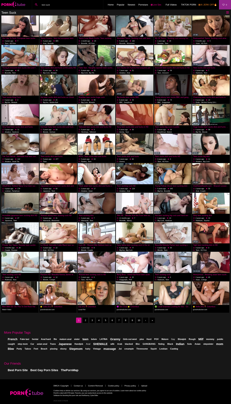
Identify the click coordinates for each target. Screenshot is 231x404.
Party (19, 349)
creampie (129, 349)
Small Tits (15, 161)
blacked (129, 344)
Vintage (97, 349)
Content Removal (95, 386)
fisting (161, 344)
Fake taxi (24, 339)
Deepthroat (128, 102)
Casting (174, 349)
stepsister (208, 344)
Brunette (51, 43)
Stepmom (76, 348)
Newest (131, 4)
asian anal (42, 344)
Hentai (121, 132)
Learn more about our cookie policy (133, 391)
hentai (35, 339)
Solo (189, 344)
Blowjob (54, 73)
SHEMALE (100, 344)
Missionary (131, 43)
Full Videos (171, 4)
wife (112, 344)
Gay (173, 339)
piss (142, 339)
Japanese (46, 191)
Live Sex (157, 4)
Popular (120, 4)
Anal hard (46, 339)
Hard (149, 339)
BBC (121, 102)
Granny (122, 161)
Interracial (46, 220)
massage (109, 348)
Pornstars (143, 4)
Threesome (142, 349)
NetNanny (85, 395)
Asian (198, 43)
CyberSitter (94, 395)
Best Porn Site (18, 370)
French (12, 339)
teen (85, 339)
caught (11, 344)
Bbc (138, 344)
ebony (63, 349)
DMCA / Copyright (61, 386)
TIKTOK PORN (188, 4)
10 (139, 320)
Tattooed (92, 132)
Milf (200, 339)
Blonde (45, 132)
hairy (87, 349)
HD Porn (13, 43)
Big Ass (7, 102)
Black (170, 344)
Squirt (154, 349)
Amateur (122, 73)
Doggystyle (166, 102)
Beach (44, 349)
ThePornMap (69, 370)
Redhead (8, 280)
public (220, 339)
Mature (169, 132)
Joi (120, 349)
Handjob (78, 344)
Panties (84, 161)
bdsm (94, 339)
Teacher (207, 220)
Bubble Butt (54, 102)
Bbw (11, 348)
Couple (203, 191)
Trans (53, 344)
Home (111, 4)
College (204, 280)
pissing (53, 349)
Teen (6, 43)
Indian (180, 344)
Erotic (198, 102)
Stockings (84, 132)
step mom (23, 344)
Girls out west (130, 339)
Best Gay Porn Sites (44, 370)
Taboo (28, 349)
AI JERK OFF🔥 (208, 4)
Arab (119, 344)
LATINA (103, 339)
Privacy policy (130, 386)
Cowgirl (52, 280)
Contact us (78, 386)
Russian (160, 43)
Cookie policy (113, 386)
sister (77, 339)
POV (130, 280)
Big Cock (46, 73)
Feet (36, 349)
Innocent (165, 73)
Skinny (129, 220)
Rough (192, 339)
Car (32, 344)
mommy (210, 339)
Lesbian (8, 191)
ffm (55, 339)
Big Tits (91, 73)
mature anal (65, 339)
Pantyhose (16, 191)
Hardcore (199, 73)
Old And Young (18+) (208, 102)
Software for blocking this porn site (65, 395)
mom (219, 344)
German (52, 132)
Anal (44, 43)
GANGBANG (149, 344)
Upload (144, 386)
